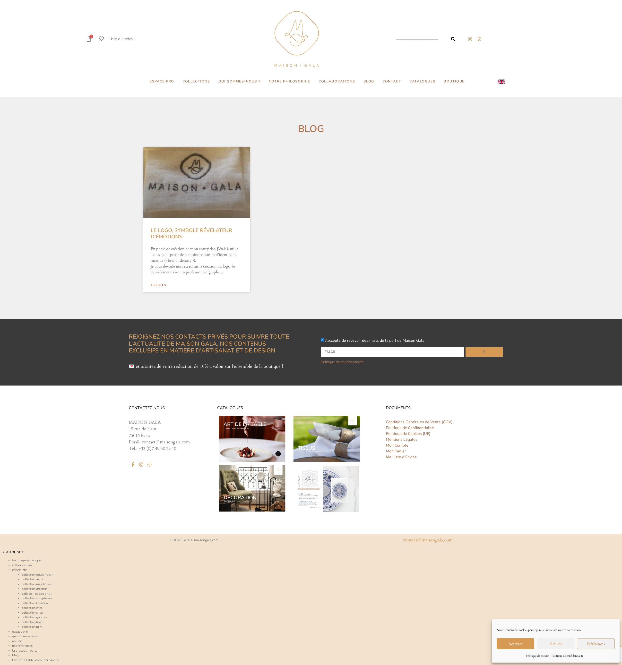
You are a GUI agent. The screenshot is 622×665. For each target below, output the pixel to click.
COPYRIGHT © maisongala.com (194, 540)
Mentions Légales (401, 439)
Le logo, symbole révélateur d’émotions (191, 233)
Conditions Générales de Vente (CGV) (419, 422)
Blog (15, 655)
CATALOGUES (422, 81)
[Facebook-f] (133, 464)
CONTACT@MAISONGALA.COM (428, 540)
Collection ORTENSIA (35, 589)
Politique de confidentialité (567, 656)
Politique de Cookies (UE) (408, 433)
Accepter (515, 643)
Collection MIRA (32, 627)
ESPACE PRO (162, 81)
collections (19, 570)
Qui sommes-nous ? (25, 636)
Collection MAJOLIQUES (37, 584)
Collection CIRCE (32, 613)
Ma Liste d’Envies (401, 457)
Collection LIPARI (32, 622)
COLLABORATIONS (337, 81)
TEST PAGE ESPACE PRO (27, 560)
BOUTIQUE (454, 81)
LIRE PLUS (158, 285)
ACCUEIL (17, 641)
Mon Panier (396, 451)
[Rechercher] (453, 39)
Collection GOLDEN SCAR (37, 575)
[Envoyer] (484, 352)
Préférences (596, 643)
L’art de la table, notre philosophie (36, 660)
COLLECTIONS (196, 81)
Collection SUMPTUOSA (37, 598)
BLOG (368, 81)
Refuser (556, 643)
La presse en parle (24, 650)
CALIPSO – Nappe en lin (37, 594)
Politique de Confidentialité (410, 428)
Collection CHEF (32, 608)
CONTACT (391, 81)
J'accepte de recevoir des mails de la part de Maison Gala (374, 340)
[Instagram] (470, 39)
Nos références (22, 646)
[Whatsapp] (149, 464)
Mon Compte (397, 445)
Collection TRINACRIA (35, 603)
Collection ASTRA (32, 579)
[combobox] (418, 39)
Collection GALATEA (34, 617)
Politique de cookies (537, 656)
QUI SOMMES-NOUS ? (239, 81)
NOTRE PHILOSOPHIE (289, 81)
